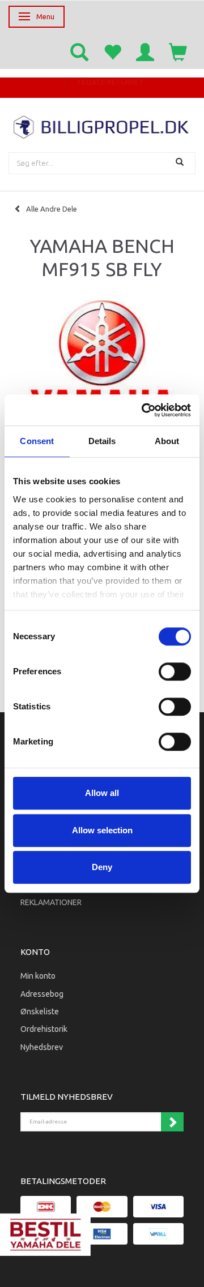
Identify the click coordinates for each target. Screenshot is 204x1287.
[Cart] (178, 51)
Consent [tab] (37, 441)
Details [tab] (102, 441)
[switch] (175, 671)
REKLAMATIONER (51, 902)
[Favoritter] (112, 51)
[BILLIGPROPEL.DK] (102, 126)
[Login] (145, 51)
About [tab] (167, 441)
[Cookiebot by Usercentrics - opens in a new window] (144, 410)
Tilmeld (172, 1121)
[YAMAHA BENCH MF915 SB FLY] (102, 371)
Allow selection (102, 830)
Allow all (102, 793)
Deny (102, 867)
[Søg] (181, 163)
